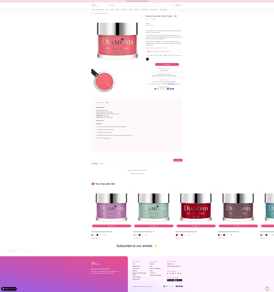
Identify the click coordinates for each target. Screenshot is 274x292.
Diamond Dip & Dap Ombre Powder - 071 (144, 231)
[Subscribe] (30, 250)
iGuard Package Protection (174, 266)
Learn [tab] (107, 102)
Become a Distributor (155, 268)
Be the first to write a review (137, 173)
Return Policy (135, 268)
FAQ (133, 264)
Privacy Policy (136, 279)
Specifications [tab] (99, 102)
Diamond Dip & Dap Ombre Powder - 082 (186, 231)
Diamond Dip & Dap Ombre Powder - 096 (228, 231)
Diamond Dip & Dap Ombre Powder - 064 (102, 13)
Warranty (134, 270)
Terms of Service (136, 277)
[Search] (109, 5)
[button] (178, 5)
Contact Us (152, 273)
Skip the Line (170, 264)
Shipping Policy (136, 266)
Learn (151, 270)
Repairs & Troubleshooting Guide (139, 273)
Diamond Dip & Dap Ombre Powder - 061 (101, 231)
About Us (152, 264)
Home (92, 13)
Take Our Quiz (164, 70)
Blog (151, 266)
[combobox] (134, 5)
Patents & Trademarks (155, 275)
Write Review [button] (178, 160)
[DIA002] (147, 59)
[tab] (94, 164)
